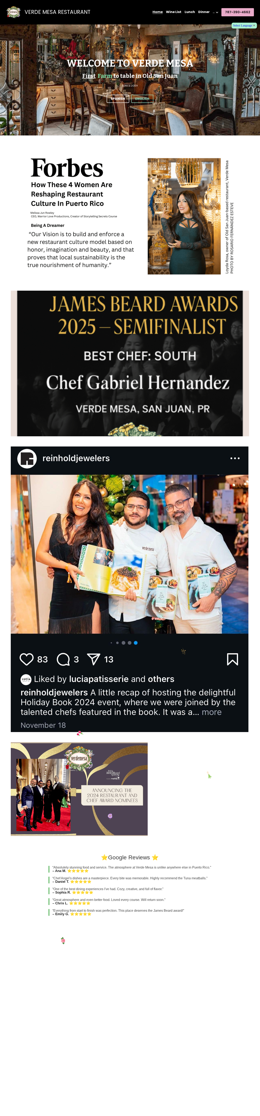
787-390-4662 (237, 12)
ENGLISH (142, 98)
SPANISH (118, 98)
